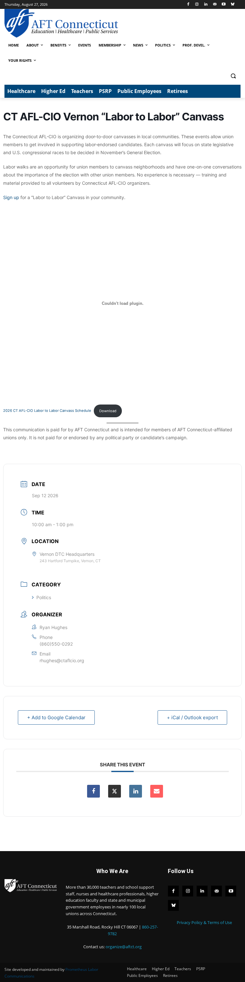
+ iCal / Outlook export (192, 717)
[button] (233, 75)
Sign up (11, 197)
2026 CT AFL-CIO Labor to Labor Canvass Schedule (47, 411)
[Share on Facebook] (93, 791)
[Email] (156, 791)
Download (107, 411)
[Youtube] (223, 4)
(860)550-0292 (56, 644)
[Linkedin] (206, 4)
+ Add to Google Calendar (56, 717)
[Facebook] (188, 4)
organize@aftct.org (124, 947)
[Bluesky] (232, 4)
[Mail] (215, 4)
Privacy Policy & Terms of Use (204, 922)
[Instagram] (197, 4)
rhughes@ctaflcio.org (62, 660)
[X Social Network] (114, 791)
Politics (43, 597)
